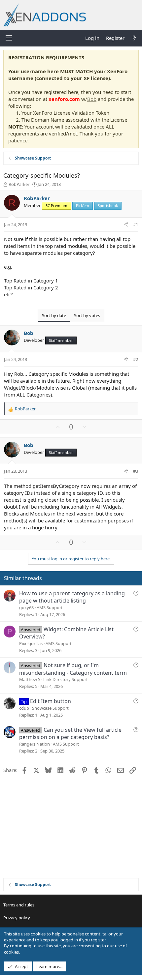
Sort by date (54, 315)
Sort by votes (87, 315)
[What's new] (134, 38)
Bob (91, 99)
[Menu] (8, 38)
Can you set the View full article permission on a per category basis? (70, 733)
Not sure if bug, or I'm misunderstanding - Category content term (73, 669)
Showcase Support (50, 708)
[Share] (126, 224)
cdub (24, 708)
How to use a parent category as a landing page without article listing (72, 597)
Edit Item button (50, 701)
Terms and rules (18, 905)
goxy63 (26, 607)
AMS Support (50, 607)
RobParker (19, 184)
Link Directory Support (65, 679)
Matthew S (29, 679)
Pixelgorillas (31, 643)
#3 (135, 471)
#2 (135, 359)
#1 (135, 224)
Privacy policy (16, 918)
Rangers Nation (34, 744)
